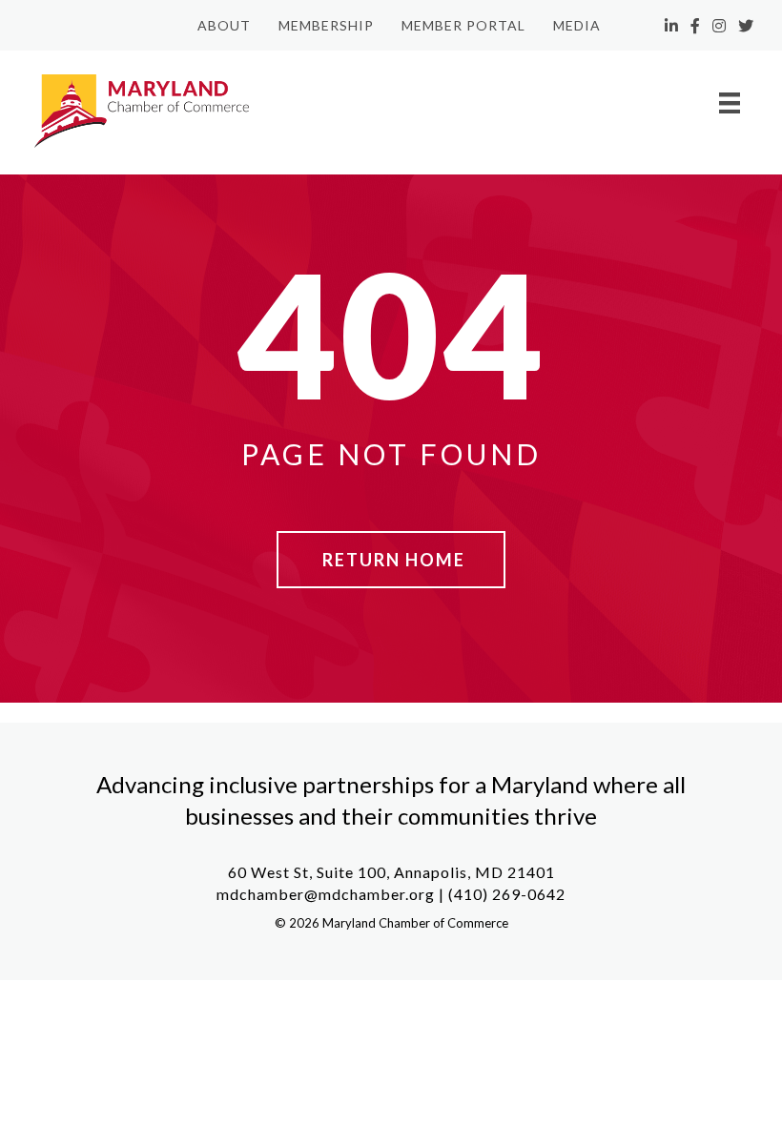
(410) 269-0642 (507, 894)
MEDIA (577, 25)
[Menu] (729, 102)
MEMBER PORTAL (463, 25)
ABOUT (224, 25)
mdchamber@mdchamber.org (325, 894)
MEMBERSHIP (326, 25)
